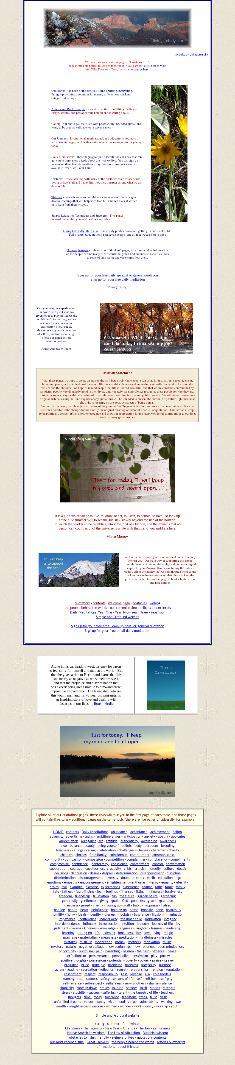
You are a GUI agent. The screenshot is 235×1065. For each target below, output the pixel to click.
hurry (71, 915)
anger (116, 837)
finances (127, 892)
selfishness (114, 983)
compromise (60, 864)
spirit (143, 988)
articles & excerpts (171, 1042)
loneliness (126, 933)
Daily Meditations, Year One (91, 612)
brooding (167, 846)
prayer (169, 960)
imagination (174, 915)
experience (131, 887)
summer (113, 1024)
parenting (113, 951)
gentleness (89, 901)
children (66, 855)
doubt (125, 878)
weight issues (79, 1006)
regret (121, 970)
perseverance (99, 956)
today (98, 997)
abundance (119, 832)
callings (77, 850)
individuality (108, 919)
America (129, 1028)
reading (72, 970)
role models (162, 974)
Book (97, 704)
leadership (173, 928)
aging (89, 837)
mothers (134, 942)
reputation (174, 970)
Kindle (109, 704)
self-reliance (72, 983)
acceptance (138, 832)
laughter (141, 928)
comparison (73, 859)
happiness (151, 905)
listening (109, 933)
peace (172, 951)
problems (115, 965)
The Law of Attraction (124, 1033)
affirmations (106, 1047)
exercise (92, 887)
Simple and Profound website (117, 617)
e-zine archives (123, 1038)
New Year (112, 1028)
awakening (149, 841)
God (125, 901)
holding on (119, 910)
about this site (128, 1047)
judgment (61, 928)
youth (175, 1006)
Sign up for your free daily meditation (117, 279)
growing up (112, 905)
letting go (85, 933)
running (68, 979)
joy (178, 924)
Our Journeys (59, 138)
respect (89, 974)
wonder (125, 1006)
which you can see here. (134, 69)
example (77, 887)
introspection (108, 924)
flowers (156, 892)
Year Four (158, 612)
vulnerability (149, 1002)
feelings (112, 892)
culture (169, 869)
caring (91, 850)
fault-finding (85, 892)
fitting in (142, 892)
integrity (170, 919)
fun (114, 896)
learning (68, 933)
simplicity (67, 988)
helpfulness (99, 910)
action (177, 832)
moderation (103, 942)
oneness (149, 947)
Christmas (72, 1028)
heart (84, 910)
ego (178, 878)
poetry (165, 956)
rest (124, 974)
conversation (175, 864)
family (180, 887)
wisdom (97, 1006)
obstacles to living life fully (89, 1038)
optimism (86, 951)
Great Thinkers (98, 1042)
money (120, 942)
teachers (167, 993)
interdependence (67, 924)
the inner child (131, 919)
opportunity (67, 951)
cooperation (58, 869)
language (125, 928)
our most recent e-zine (67, 1042)
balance (75, 846)
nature (71, 947)
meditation (127, 938)
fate (56, 892)
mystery (57, 947)
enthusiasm (139, 882)
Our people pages (77, 250)
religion (157, 970)
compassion (94, 859)
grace (152, 901)
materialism (89, 938)
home (134, 910)
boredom (151, 846)
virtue (132, 1002)
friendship (82, 896)
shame (154, 983)
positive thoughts (74, 960)
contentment (139, 864)
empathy (70, 882)
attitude (112, 841)
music (167, 942)
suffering (109, 993)
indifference (87, 919)
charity (174, 850)
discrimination (65, 878)
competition (115, 859)
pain (99, 951)
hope (160, 910)
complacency (158, 859)
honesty (147, 910)
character (159, 850)
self (139, 979)
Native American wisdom (86, 1033)
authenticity (129, 841)
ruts (80, 979)
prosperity (148, 965)
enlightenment (118, 882)
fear (100, 892)
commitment (140, 855)
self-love (151, 979)
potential (116, 960)
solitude (117, 988)
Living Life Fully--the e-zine (80, 231)
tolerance (112, 997)
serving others (135, 983)
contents (72, 832)
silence (167, 983)
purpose (165, 965)
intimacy (89, 924)
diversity (112, 878)
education (165, 878)
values (89, 1002)
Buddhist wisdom (155, 1033)
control (158, 864)
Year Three (85, 168)
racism (59, 970)
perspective (120, 956)
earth (151, 878)
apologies (178, 837)
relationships (139, 970)
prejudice (71, 965)
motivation (152, 942)
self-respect (94, 983)
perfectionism (76, 956)
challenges (126, 850)
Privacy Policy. (117, 287)
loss (138, 933)
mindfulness (147, 938)
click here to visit (155, 65)
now (137, 947)
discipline (174, 873)
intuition (128, 924)
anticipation (132, 837)
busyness (62, 850)
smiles (104, 988)
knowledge (108, 928)
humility (58, 915)
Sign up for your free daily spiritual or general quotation (117, 275)
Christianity (98, 855)
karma (76, 928)
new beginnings (119, 947)
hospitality (173, 910)
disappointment (152, 873)
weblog (155, 603)
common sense (163, 855)
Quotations (58, 90)
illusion (157, 915)
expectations (110, 887)
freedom (66, 896)
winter (135, 1024)
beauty (89, 846)
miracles (165, 938)
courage (76, 869)
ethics (54, 887)
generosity (70, 901)
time (88, 997)
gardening (168, 896)
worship (162, 1006)
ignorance (142, 915)
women (111, 1006)
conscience (119, 864)
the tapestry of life (144, 993)
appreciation (68, 841)
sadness (92, 979)
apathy (163, 837)
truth (163, 997)
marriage (70, 938)
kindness (91, 928)
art (100, 841)
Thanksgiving (92, 1028)
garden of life (147, 896)
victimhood (116, 1002)
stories (155, 988)
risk (147, 974)
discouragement (90, 878)
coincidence (118, 855)
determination (126, 873)
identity (96, 915)
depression (79, 873)
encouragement (92, 882)
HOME (58, 832)
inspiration (153, 919)
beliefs (126, 846)
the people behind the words (133, 1042)
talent (123, 993)
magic (168, 933)
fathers (67, 892)
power (144, 960)
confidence (80, 864)
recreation (89, 970)
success (94, 993)
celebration (107, 850)
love (147, 933)
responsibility (108, 974)
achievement (160, 832)
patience (158, 951)
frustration (101, 896)
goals (115, 901)
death (181, 869)
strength (169, 988)
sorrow (131, 988)
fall (125, 1024)
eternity (182, 882)
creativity (114, 869)
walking (167, 1002)
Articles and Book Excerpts (68, 109)
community (53, 859)
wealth (61, 1006)
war (178, 1002)
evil (64, 887)
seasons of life (123, 979)
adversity (56, 837)
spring (99, 1024)
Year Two (70, 168)
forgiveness (173, 892)
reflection (107, 970)
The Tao (144, 1028)
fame (169, 887)
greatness (71, 905)
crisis (127, 869)
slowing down (87, 988)
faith (158, 887)
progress (131, 965)
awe (64, 846)
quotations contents (151, 1038)
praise (156, 960)
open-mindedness (171, 947)
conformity (100, 864)
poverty (131, 960)
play (154, 956)
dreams (139, 878)
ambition (103, 837)
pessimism (140, 956)
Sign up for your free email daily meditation (117, 631)
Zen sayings (161, 1028)
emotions (54, 882)
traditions (129, 997)
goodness (138, 901)
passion (128, 951)
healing (59, 910)
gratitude (166, 901)
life (97, 933)
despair (107, 873)
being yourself (109, 846)
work (138, 1006)
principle (98, 965)
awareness (168, 841)
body (138, 846)
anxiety (149, 837)
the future (127, 896)
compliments (180, 859)
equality (167, 882)
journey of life (162, 924)
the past (143, 951)
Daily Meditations (95, 832)
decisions (61, 873)
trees (143, 997)
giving (103, 901)
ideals (82, 915)
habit (137, 905)
